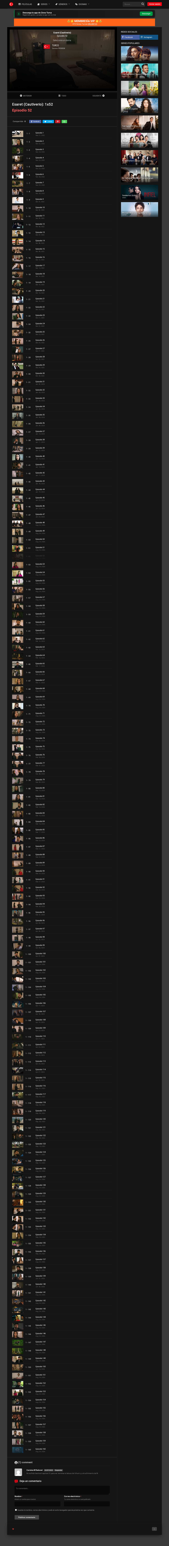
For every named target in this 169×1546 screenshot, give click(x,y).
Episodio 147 (41, 1342)
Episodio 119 (41, 1111)
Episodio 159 (41, 1441)
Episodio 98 (40, 937)
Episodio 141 (41, 1292)
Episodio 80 (40, 788)
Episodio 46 (40, 506)
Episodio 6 (40, 174)
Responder (58, 1470)
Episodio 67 (40, 680)
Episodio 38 (40, 440)
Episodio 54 (40, 572)
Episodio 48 (40, 523)
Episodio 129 (41, 1193)
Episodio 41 (40, 464)
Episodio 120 (41, 1119)
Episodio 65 (40, 664)
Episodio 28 (40, 357)
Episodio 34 (40, 406)
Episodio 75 (40, 746)
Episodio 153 (41, 1391)
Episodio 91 (40, 879)
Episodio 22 (40, 307)
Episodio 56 (40, 589)
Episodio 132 (41, 1218)
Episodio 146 (41, 1333)
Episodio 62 (40, 639)
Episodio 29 (40, 365)
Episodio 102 (41, 970)
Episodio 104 (41, 987)
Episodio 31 (40, 382)
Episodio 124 (41, 1152)
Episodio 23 (40, 315)
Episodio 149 (41, 1358)
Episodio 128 (41, 1185)
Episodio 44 (40, 489)
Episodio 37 (40, 431)
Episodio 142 (41, 1301)
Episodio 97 (40, 929)
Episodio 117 (41, 1094)
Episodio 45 (40, 498)
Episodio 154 (41, 1400)
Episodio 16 (40, 257)
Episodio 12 (40, 224)
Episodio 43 (40, 481)
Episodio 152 (41, 1383)
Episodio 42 (40, 473)
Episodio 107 (41, 1011)
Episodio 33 (40, 398)
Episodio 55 (40, 581)
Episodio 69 (40, 697)
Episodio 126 (41, 1168)
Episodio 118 (41, 1102)
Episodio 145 (41, 1325)
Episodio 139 (41, 1276)
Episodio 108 (41, 1020)
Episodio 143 (41, 1309)
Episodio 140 (41, 1284)
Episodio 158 (41, 1432)
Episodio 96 (40, 920)
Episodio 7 (40, 183)
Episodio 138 (41, 1268)
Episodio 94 (40, 904)
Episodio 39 (40, 448)
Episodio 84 (40, 821)
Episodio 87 (40, 846)
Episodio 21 (40, 299)
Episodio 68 (40, 688)
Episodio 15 (40, 249)
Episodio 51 (40, 547)
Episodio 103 (41, 978)
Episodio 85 (40, 830)
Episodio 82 (40, 804)
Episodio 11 (40, 216)
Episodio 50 (40, 539)
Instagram (148, 37)
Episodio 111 (41, 1044)
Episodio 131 (41, 1210)
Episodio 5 (40, 166)
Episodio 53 (40, 564)
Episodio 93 (40, 896)
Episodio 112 (41, 1053)
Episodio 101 (41, 962)
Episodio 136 (41, 1251)
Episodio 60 (40, 622)
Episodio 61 (40, 630)
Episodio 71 (40, 713)
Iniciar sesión (154, 4)
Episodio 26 (40, 340)
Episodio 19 (40, 282)
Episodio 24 (40, 324)
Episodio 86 (40, 838)
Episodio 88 (40, 854)
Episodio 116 (41, 1086)
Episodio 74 (40, 738)
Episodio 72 (40, 722)
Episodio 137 (41, 1259)
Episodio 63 (40, 647)
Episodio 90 (40, 871)
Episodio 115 (41, 1078)
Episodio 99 (40, 945)
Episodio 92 (40, 887)
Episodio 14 (40, 241)
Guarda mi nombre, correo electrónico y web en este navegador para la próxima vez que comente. (56, 1510)
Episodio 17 (40, 265)
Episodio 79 (40, 780)
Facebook (129, 37)
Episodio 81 (40, 796)
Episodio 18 (40, 274)
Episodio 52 (40, 556)
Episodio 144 (41, 1317)
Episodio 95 (40, 912)
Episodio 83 (40, 813)
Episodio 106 (41, 1003)
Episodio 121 (41, 1127)
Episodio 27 (40, 348)
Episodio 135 (41, 1243)
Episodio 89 (40, 863)
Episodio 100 (41, 954)
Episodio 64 (40, 655)
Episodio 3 (40, 149)
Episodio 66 (40, 672)
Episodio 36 (40, 423)
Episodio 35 (40, 415)
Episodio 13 (40, 232)
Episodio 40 (40, 456)
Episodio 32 (40, 390)
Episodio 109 (41, 1028)
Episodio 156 (41, 1416)
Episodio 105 (41, 995)
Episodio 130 (41, 1202)
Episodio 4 (40, 158)
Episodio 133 (41, 1226)
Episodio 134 (41, 1235)
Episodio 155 (41, 1408)
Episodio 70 (40, 705)
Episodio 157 (41, 1424)
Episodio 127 (41, 1177)
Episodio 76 (40, 755)
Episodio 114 (41, 1069)
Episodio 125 (41, 1160)
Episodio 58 (40, 605)
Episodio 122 (41, 1135)
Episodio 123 (41, 1144)
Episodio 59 (40, 614)
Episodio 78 (40, 771)
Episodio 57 (40, 597)
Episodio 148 (41, 1350)
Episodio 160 (41, 1449)
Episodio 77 (40, 763)
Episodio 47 (40, 514)
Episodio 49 (40, 531)
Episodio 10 (40, 207)
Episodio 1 (40, 133)
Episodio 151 (41, 1375)
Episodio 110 (41, 1036)
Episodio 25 (40, 332)
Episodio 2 (40, 141)
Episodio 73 (40, 730)
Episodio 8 (40, 191)
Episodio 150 (41, 1367)
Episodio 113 (41, 1061)
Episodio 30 (40, 373)
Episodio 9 (40, 199)
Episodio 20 (40, 290)
